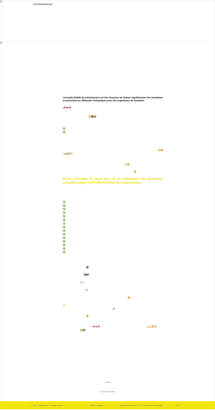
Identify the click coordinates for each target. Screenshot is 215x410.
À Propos (106, 7)
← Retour (107, 382)
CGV (178, 405)
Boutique (135, 7)
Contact (160, 7)
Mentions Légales (96, 405)
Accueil (95, 7)
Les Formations (121, 7)
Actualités (148, 7)
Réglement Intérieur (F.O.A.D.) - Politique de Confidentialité (141, 405)
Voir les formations (107, 391)
